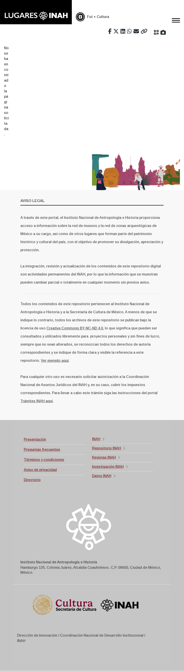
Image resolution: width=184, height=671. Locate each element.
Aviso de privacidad (40, 470)
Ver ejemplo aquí (55, 360)
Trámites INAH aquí (36, 401)
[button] (156, 33)
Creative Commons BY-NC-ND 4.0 (74, 328)
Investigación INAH (108, 467)
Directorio (32, 480)
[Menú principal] (174, 20)
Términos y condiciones (44, 460)
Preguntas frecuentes (42, 449)
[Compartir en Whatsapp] (129, 31)
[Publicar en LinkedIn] (123, 31)
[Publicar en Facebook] (109, 31)
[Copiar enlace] (144, 31)
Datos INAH (101, 476)
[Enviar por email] (136, 31)
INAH (96, 439)
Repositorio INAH (106, 448)
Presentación (35, 439)
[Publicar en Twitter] (116, 31)
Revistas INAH (104, 457)
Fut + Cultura (98, 17)
